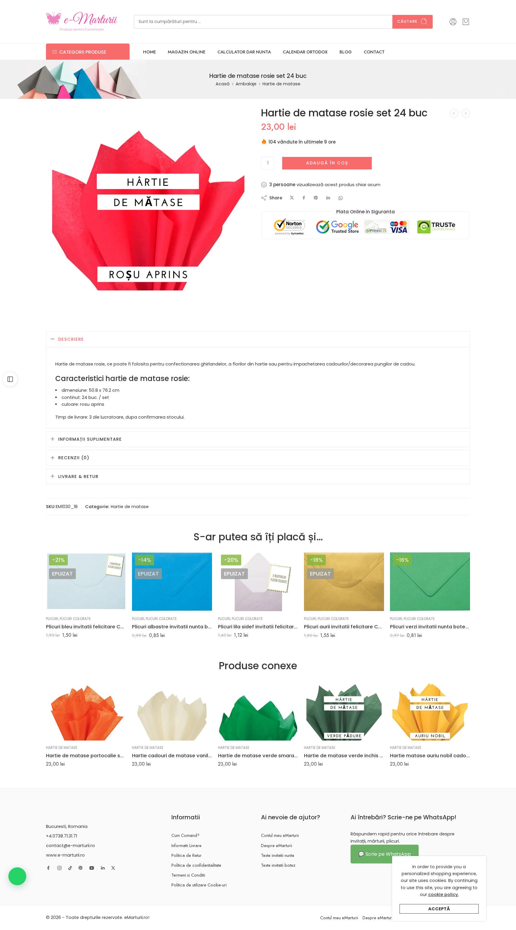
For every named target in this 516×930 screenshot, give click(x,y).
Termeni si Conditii (188, 875)
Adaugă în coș (327, 163)
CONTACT (374, 52)
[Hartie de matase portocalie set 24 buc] (86, 710)
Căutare (407, 21)
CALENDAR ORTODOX (305, 52)
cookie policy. (443, 894)
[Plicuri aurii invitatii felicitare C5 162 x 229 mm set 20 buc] (344, 582)
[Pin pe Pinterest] (316, 198)
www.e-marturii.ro (65, 855)
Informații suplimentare (90, 439)
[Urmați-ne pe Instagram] (59, 868)
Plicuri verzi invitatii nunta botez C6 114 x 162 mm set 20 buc (430, 626)
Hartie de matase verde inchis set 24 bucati (344, 755)
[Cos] (466, 22)
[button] (17, 876)
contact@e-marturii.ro (70, 846)
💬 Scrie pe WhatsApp (384, 854)
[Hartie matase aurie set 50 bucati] (454, 113)
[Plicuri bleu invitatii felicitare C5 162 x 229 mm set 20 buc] (86, 582)
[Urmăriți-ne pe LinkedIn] (102, 868)
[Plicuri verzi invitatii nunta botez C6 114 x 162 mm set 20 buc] (430, 582)
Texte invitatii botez (278, 865)
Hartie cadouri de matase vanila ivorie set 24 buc (172, 755)
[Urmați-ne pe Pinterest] (80, 868)
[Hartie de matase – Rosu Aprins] (148, 210)
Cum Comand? (185, 835)
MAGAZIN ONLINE (186, 52)
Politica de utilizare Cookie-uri (199, 885)
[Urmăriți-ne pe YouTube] (91, 868)
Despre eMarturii (276, 845)
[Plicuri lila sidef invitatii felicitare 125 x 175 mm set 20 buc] (258, 582)
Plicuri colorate (75, 618)
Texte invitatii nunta (277, 855)
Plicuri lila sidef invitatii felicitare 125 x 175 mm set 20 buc (258, 626)
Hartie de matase (281, 84)
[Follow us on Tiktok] (70, 868)
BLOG (346, 52)
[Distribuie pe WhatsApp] (340, 198)
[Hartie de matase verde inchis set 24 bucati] (344, 710)
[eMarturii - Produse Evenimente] (81, 21)
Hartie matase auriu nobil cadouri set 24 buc (430, 755)
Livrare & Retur (78, 476)
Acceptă (439, 909)
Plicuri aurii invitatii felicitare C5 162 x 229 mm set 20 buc (344, 626)
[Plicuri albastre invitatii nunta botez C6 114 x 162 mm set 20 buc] (172, 582)
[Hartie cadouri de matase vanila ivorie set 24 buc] (172, 710)
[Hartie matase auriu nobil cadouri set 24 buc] (430, 710)
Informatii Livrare (186, 845)
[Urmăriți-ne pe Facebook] (48, 868)
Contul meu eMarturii (280, 835)
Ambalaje (246, 84)
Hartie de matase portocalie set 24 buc (86, 755)
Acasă (223, 84)
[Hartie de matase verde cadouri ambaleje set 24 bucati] (465, 113)
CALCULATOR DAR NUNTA (244, 52)
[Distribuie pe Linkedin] (328, 198)
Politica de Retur (186, 855)
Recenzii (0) (73, 458)
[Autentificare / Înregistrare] (453, 22)
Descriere (71, 339)
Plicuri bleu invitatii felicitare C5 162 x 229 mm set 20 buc (86, 626)
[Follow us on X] (113, 868)
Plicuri (52, 618)
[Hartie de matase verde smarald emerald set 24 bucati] (258, 710)
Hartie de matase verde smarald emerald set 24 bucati (258, 755)
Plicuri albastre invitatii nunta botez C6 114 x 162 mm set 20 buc (172, 626)
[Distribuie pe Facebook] (304, 198)
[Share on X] (292, 198)
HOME (149, 52)
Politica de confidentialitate (196, 865)
